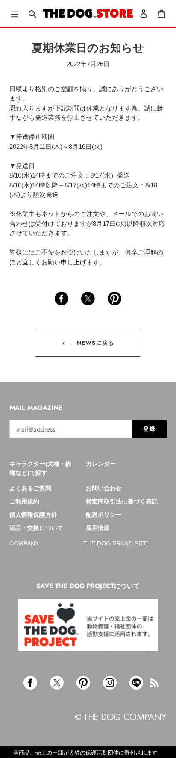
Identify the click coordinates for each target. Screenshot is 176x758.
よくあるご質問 (30, 488)
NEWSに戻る (94, 343)
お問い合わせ (104, 488)
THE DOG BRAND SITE (115, 543)
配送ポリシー (104, 514)
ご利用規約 (24, 501)
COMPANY (24, 543)
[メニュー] (14, 13)
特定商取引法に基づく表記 (122, 501)
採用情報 (98, 527)
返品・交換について (36, 527)
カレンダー (101, 463)
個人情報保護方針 (33, 514)
